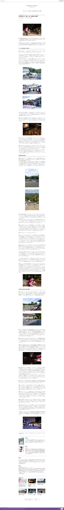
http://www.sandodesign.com (22, 463)
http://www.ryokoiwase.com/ (28, 453)
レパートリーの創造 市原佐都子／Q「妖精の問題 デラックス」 (36, 344)
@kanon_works (22, 473)
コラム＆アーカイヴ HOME (28, 499)
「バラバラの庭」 (21, 114)
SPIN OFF (36, 499)
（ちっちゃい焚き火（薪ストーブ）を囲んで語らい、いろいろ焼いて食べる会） (34, 380)
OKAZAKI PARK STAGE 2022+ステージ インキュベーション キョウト (27, 38)
